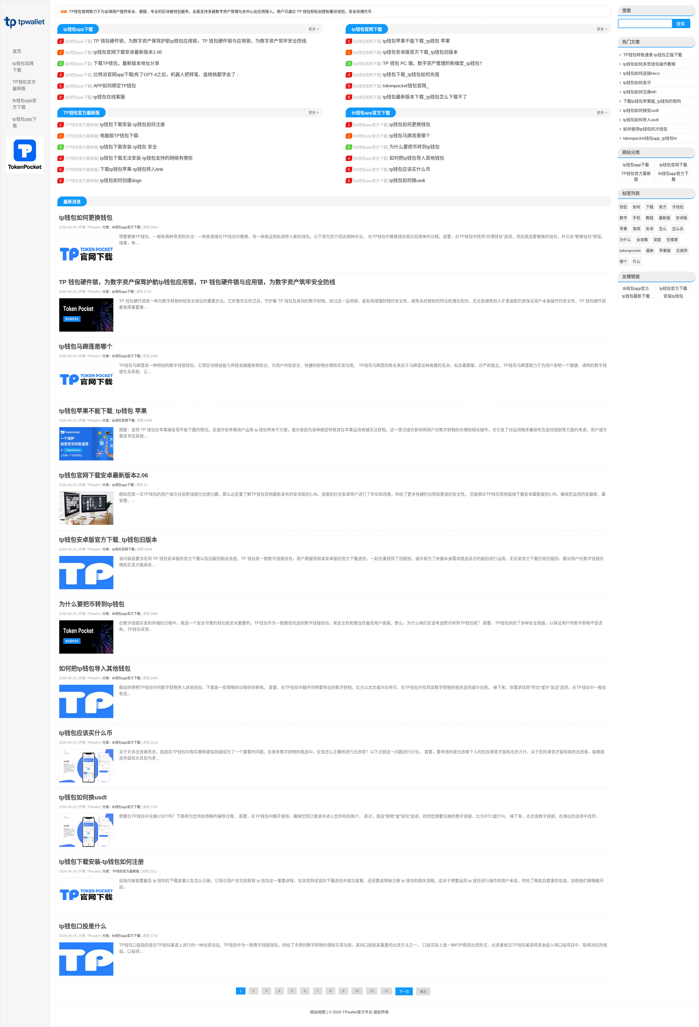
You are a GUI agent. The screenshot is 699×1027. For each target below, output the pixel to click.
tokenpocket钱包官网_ (388, 85)
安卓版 (681, 218)
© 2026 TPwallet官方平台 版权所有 (359, 1012)
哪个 (623, 261)
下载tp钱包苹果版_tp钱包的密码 (652, 101)
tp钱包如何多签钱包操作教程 (649, 64)
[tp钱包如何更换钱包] (86, 254)
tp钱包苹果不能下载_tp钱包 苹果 (399, 41)
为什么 (625, 239)
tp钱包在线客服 (92, 97)
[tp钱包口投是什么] (86, 959)
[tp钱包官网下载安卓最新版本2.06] (86, 508)
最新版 (664, 218)
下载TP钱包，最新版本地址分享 (109, 63)
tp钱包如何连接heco (641, 73)
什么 (636, 261)
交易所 (682, 250)
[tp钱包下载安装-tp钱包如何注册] (86, 895)
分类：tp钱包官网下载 (118, 420)
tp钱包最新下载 (636, 296)
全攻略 (642, 239)
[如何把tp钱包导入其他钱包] (86, 701)
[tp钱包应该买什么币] (86, 766)
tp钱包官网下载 (23, 66)
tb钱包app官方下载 (25, 103)
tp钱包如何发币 (637, 82)
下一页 (404, 992)
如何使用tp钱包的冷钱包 (645, 129)
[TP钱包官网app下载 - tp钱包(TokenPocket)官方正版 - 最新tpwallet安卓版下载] (24, 22)
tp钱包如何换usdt (386, 180)
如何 (636, 207)
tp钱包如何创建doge (100, 180)
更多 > (314, 29)
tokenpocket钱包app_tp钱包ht (650, 138)
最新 (650, 250)
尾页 (423, 992)
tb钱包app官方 (636, 288)
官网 (636, 229)
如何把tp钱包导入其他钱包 (396, 158)
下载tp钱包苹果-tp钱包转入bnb (111, 169)
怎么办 (677, 229)
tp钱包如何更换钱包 (389, 124)
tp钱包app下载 (25, 122)
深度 (657, 239)
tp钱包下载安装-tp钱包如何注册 (112, 124)
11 (372, 991)
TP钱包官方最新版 (24, 85)
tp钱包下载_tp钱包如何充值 (393, 74)
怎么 (663, 229)
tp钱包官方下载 (673, 288)
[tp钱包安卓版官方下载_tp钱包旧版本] (86, 573)
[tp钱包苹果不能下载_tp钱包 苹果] (86, 444)
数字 (623, 218)
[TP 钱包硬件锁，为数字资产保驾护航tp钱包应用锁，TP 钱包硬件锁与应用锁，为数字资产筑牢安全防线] (86, 315)
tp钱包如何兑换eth (639, 92)
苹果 (623, 229)
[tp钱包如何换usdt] (86, 830)
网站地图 (317, 1012)
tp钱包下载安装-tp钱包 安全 (108, 147)
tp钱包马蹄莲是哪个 (389, 135)
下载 (649, 207)
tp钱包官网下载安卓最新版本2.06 (111, 52)
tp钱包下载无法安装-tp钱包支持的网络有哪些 (126, 158)
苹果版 (665, 250)
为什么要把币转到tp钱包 (394, 147)
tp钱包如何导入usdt (641, 119)
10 (357, 991)
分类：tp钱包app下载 (118, 292)
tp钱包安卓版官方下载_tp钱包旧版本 (403, 52)
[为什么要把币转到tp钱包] (86, 637)
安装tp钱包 (673, 296)
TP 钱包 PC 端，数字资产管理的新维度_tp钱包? (415, 63)
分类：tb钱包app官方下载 (121, 227)
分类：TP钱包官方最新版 (120, 871)
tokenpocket (630, 250)
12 (386, 991)
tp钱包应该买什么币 (389, 169)
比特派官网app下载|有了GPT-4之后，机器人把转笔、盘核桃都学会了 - (149, 74)
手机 (636, 218)
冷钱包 (677, 207)
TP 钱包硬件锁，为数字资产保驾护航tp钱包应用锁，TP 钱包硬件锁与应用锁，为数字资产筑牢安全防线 (183, 41)
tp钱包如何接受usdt (641, 110)
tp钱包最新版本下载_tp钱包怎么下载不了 (407, 97)
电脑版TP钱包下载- (100, 135)
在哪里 (672, 239)
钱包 (623, 207)
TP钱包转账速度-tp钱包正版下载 (652, 54)
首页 (17, 51)
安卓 (649, 229)
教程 (649, 218)
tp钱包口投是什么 (82, 926)
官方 (663, 207)
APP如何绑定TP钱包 (98, 85)
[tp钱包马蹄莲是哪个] (86, 379)
